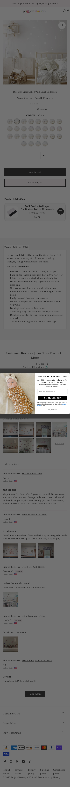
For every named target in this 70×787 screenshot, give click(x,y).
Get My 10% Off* (52, 398)
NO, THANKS (52, 409)
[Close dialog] (67, 375)
